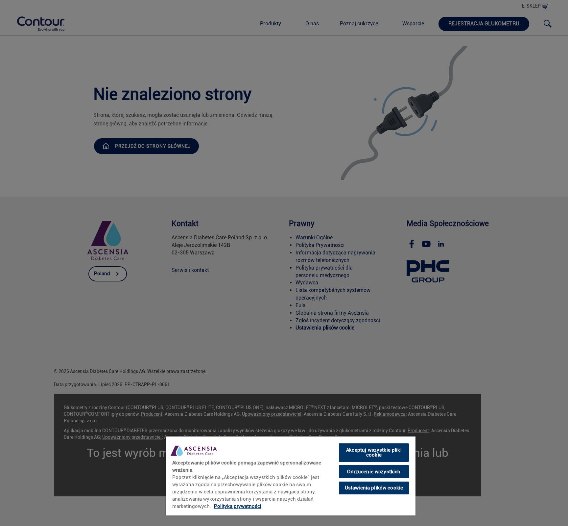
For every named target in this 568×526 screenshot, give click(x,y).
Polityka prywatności (237, 506)
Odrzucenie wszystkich (373, 471)
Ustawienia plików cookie (374, 488)
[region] (290, 475)
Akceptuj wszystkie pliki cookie (374, 452)
